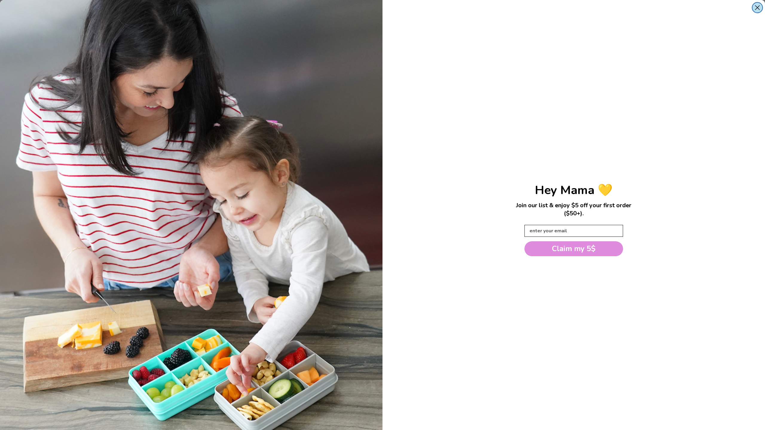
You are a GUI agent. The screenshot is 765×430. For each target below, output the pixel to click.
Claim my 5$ (574, 249)
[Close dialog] (757, 7)
